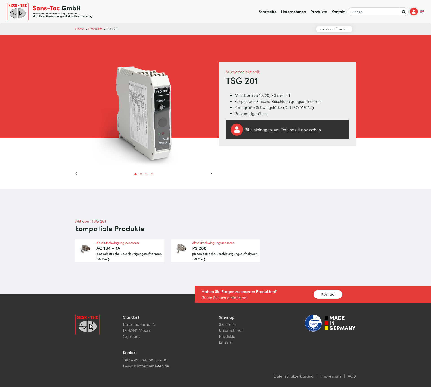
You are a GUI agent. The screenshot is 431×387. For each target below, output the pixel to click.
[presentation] (76, 172)
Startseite (268, 11)
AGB (352, 376)
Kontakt (338, 11)
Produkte (318, 11)
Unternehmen (293, 11)
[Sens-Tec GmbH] (49, 12)
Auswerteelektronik (243, 71)
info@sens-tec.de (153, 366)
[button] (135, 174)
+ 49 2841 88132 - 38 (149, 360)
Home (80, 28)
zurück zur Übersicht (334, 29)
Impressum (330, 376)
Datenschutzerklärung (294, 376)
